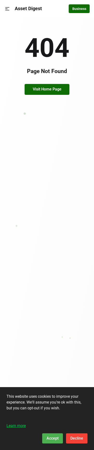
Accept (53, 438)
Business (79, 9)
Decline (76, 438)
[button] (7, 8)
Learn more (16, 425)
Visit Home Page (47, 89)
